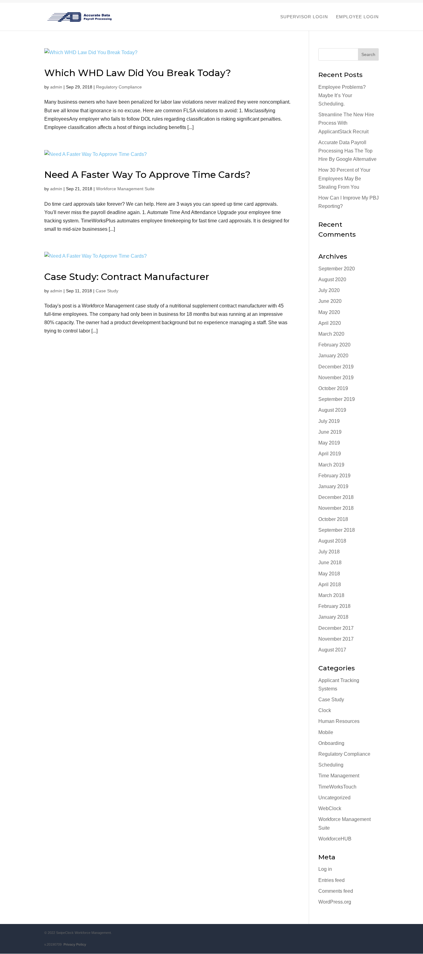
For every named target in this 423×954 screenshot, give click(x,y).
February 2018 (334, 606)
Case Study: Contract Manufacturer (126, 276)
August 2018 (332, 541)
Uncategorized (334, 797)
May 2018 (329, 573)
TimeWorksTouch (337, 786)
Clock (324, 710)
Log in (325, 869)
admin (56, 86)
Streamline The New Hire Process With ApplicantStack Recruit (346, 123)
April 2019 (329, 453)
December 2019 (336, 366)
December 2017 (336, 628)
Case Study (107, 290)
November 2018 (336, 508)
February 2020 (334, 344)
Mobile (325, 732)
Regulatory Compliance (119, 86)
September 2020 (336, 268)
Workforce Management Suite (125, 188)
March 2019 (331, 464)
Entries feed (331, 880)
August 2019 (332, 410)
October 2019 (333, 388)
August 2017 (332, 649)
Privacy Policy (74, 944)
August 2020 (332, 279)
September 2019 (336, 399)
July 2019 (329, 421)
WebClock (329, 808)
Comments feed (335, 891)
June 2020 (330, 301)
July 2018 (329, 551)
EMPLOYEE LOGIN (357, 17)
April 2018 (329, 584)
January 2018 (333, 617)
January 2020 (333, 355)
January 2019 (333, 486)
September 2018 (336, 530)
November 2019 (336, 377)
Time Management (338, 775)
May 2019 (329, 442)
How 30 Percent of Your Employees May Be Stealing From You (344, 178)
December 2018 (336, 497)
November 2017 (336, 639)
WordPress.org (334, 902)
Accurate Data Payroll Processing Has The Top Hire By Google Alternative (347, 151)
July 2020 (329, 290)
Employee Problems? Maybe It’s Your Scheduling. (342, 95)
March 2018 (331, 595)
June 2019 (330, 432)
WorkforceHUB (334, 838)
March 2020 (331, 334)
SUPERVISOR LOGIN (304, 17)
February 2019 (334, 475)
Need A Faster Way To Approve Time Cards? (147, 174)
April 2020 (329, 323)
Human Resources (339, 721)
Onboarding (331, 743)
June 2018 (330, 562)
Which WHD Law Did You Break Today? (137, 73)
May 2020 (329, 312)
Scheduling (330, 764)
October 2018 (333, 519)
